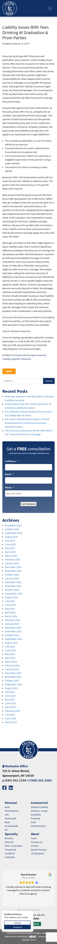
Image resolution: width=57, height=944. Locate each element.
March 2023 (11, 616)
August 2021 (11, 688)
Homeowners (12, 810)
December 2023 (13, 582)
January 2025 (12, 563)
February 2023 (12, 620)
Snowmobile (11, 826)
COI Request (37, 853)
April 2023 (10, 612)
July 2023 (10, 601)
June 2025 (10, 544)
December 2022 (13, 627)
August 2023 (11, 597)
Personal (11, 803)
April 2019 (10, 707)
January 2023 (12, 623)
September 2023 (13, 593)
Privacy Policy (44, 936)
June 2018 (10, 718)
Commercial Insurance (25, 355)
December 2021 (13, 673)
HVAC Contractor (13, 846)
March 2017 (11, 722)
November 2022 (13, 631)
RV (6, 829)
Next (8, 371)
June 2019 (10, 703)
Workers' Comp (39, 810)
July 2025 (10, 540)
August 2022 (11, 642)
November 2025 (13, 525)
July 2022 (10, 646)
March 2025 (11, 555)
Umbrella (10, 857)
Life (7, 814)
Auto (7, 807)
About (35, 834)
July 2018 (10, 714)
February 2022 (12, 665)
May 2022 (10, 654)
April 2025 (10, 552)
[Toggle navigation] (50, 8)
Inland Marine (38, 826)
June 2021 (10, 695)
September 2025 (13, 533)
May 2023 (10, 608)
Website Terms (29, 939)
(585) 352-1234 (15, 780)
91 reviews (33, 918)
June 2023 (10, 605)
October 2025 (12, 529)
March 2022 (11, 661)
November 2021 (13, 676)
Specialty (11, 834)
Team (34, 838)
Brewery (9, 838)
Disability (36, 814)
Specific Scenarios (21, 359)
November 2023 (13, 586)
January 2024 (12, 578)
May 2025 (10, 548)
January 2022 (12, 669)
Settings (17, 922)
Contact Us (36, 842)
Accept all (17, 927)
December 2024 (13, 567)
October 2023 (12, 589)
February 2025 (12, 559)
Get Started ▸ (28, 504)
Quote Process (38, 849)
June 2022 (10, 650)
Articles (35, 846)
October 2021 (12, 680)
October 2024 (12, 574)
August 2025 (11, 536)
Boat (7, 822)
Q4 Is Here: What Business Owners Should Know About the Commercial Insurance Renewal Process (27, 423)
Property (35, 818)
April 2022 (10, 658)
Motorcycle (10, 818)
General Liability (39, 807)
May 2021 (10, 699)
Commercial (39, 803)
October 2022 (12, 635)
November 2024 (13, 571)
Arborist (9, 842)
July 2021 (10, 692)
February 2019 (12, 711)
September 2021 (13, 684)
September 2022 (13, 639)
